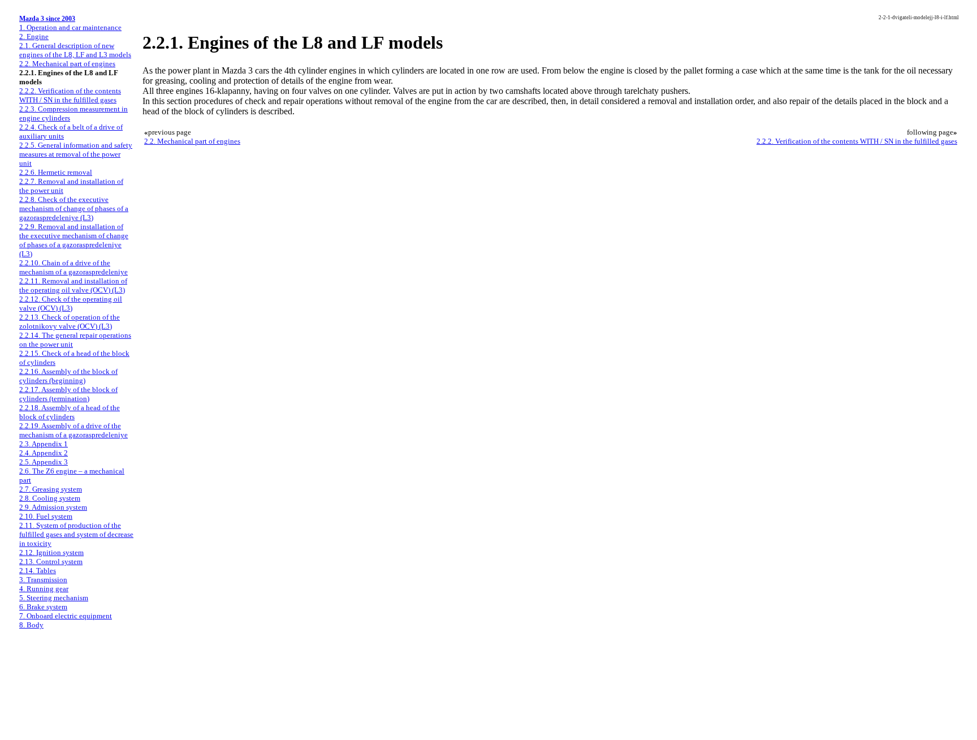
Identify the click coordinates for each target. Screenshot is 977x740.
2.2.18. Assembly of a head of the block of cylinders (69, 412)
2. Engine (34, 36)
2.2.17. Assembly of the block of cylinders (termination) (68, 394)
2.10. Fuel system (45, 516)
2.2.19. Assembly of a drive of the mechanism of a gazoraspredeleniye (73, 430)
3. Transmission (43, 579)
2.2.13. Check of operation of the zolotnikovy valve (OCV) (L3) (69, 321)
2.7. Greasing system (50, 489)
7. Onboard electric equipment (65, 616)
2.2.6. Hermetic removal (55, 172)
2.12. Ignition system (51, 552)
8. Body (31, 625)
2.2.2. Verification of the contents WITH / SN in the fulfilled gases (70, 95)
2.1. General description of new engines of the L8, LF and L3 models (75, 50)
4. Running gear (43, 588)
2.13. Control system (51, 561)
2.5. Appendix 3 (43, 462)
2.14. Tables (37, 570)
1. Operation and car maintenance (70, 27)
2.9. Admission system (53, 507)
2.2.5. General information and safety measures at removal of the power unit (75, 154)
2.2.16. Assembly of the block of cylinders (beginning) (68, 376)
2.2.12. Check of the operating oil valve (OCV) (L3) (70, 303)
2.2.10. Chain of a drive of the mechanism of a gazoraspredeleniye (73, 267)
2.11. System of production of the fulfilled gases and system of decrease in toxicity (76, 534)
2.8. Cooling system (49, 498)
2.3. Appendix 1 (43, 444)
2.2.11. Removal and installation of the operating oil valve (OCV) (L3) (73, 285)
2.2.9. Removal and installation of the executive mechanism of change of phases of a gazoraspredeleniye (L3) (73, 240)
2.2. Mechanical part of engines (67, 63)
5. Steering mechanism (53, 597)
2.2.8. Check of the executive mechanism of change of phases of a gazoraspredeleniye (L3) (73, 208)
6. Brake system (43, 607)
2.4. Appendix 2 (43, 453)
